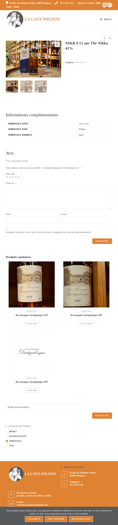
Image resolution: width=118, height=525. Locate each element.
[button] (57, 44)
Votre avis (11, 183)
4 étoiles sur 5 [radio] (16, 177)
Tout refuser (56, 519)
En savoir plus (81, 519)
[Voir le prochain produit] (110, 38)
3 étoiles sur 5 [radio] (13, 177)
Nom (9, 214)
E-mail (64, 214)
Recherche (102, 416)
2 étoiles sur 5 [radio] (10, 177)
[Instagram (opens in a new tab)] (110, 5)
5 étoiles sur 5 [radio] (19, 177)
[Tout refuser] (114, 515)
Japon (81, 135)
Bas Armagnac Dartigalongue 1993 (32, 382)
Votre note (11, 174)
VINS (11, 445)
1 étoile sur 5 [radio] (7, 177)
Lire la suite (31, 323)
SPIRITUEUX (81, 62)
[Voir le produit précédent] (104, 38)
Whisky (82, 129)
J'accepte (34, 519)
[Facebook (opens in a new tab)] (104, 5)
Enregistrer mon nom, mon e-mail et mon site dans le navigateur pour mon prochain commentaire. (49, 232)
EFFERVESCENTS (17, 436)
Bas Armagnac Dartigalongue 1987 (86, 315)
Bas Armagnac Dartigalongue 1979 (32, 315)
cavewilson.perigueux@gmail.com (32, 505)
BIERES (13, 431)
